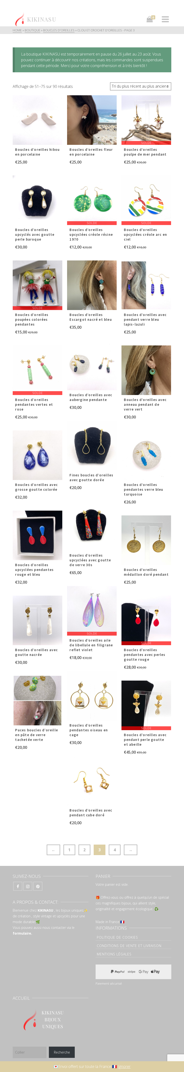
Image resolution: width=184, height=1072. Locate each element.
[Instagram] (27, 886)
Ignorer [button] (124, 1066)
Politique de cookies (117, 937)
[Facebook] (17, 886)
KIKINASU (45, 910)
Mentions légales (114, 954)
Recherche (62, 1052)
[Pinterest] (37, 886)
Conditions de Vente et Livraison (129, 945)
